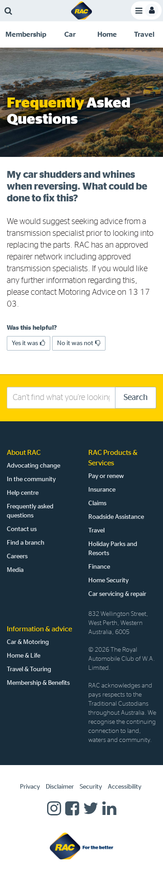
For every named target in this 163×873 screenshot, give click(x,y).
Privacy (30, 787)
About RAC (24, 452)
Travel (96, 530)
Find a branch (25, 543)
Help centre (22, 493)
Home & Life (23, 656)
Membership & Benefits (38, 683)
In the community (31, 479)
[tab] (26, 34)
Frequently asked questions (30, 511)
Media (15, 570)
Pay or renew (106, 476)
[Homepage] (81, 846)
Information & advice (39, 629)
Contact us (22, 529)
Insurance (101, 490)
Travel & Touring (29, 669)
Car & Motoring (28, 642)
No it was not (75, 343)
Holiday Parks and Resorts (112, 548)
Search (136, 398)
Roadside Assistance (116, 517)
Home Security (108, 580)
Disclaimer (60, 787)
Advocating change (33, 466)
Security (91, 787)
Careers (17, 556)
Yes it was (25, 343)
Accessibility (124, 787)
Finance (99, 567)
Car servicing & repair (117, 594)
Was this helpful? (32, 328)
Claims (97, 503)
